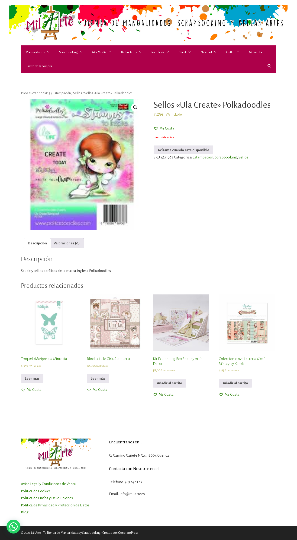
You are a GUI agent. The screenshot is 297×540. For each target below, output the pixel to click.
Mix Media (99, 52)
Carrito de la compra (39, 66)
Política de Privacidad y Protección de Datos (55, 505)
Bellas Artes (129, 52)
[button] (50, 52)
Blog (25, 512)
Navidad (206, 52)
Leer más (32, 378)
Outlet (230, 52)
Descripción (37, 243)
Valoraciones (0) (67, 243)
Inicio (24, 93)
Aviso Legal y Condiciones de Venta (48, 484)
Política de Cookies (36, 491)
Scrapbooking (68, 52)
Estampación (62, 93)
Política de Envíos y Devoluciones (47, 498)
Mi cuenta (255, 52)
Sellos (77, 93)
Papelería (157, 52)
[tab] (37, 243)
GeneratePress (128, 532)
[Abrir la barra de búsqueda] (269, 66)
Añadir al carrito (169, 383)
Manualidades (35, 52)
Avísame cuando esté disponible (183, 150)
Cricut (182, 52)
